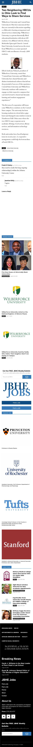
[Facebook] (13, 717)
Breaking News (5, 276)
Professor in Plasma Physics (9, 448)
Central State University (12, 148)
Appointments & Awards (18, 590)
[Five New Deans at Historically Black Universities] (16, 255)
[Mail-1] (8, 717)
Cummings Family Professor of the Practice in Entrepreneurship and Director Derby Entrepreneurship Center (14, 523)
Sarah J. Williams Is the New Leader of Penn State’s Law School (16, 664)
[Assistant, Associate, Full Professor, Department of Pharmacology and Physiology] (16, 467)
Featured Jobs (7, 413)
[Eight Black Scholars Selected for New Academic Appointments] (7, 589)
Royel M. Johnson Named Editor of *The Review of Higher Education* (15, 671)
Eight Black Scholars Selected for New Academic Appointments (22, 586)
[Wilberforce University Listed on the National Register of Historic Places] (16, 295)
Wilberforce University (7, 151)
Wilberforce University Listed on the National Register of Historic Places (15, 313)
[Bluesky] (4, 717)
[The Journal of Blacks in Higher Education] (16, 2)
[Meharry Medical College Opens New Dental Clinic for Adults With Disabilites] (7, 576)
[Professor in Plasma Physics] (16, 431)
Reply (3, 175)
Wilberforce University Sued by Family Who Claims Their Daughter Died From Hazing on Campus (15, 354)
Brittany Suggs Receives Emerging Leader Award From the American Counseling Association (21, 613)
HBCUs (4, 6)
